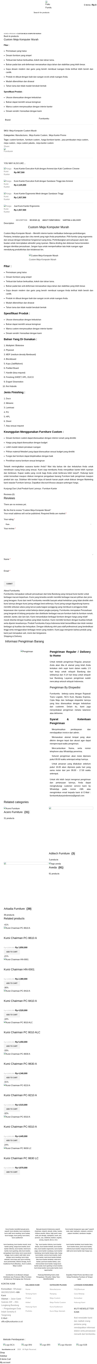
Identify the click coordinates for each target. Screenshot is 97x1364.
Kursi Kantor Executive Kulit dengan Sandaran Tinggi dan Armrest (43, 181)
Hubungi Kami (31, 1307)
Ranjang (53, 1294)
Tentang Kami (31, 1294)
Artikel (28, 1302)
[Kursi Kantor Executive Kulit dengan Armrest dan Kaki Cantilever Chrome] (8, 171)
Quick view (7, 933)
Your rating (9, 519)
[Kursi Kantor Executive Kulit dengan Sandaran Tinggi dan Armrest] (8, 184)
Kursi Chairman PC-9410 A (20, 1000)
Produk (12, 33)
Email (7, 571)
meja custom (9, 143)
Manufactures (21, 135)
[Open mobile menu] (2, 5)
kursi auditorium (17, 1238)
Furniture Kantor (49, 488)
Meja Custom (55, 1298)
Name (7, 559)
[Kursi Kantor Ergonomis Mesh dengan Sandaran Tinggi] (8, 196)
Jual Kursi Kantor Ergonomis (27, 206)
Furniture (66, 476)
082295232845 (48, 1279)
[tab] (21, 220)
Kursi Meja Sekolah (57, 1311)
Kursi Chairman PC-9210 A (20, 1095)
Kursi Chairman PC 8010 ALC (22, 1032)
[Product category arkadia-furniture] (25, 889)
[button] (12, 952)
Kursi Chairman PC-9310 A (20, 1126)
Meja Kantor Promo (57, 135)
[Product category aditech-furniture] (71, 834)
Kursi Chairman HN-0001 (19, 969)
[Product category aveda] (71, 868)
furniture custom (32, 140)
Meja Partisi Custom (58, 1302)
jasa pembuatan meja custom (75, 140)
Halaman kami (33, 1285)
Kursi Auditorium (56, 1307)
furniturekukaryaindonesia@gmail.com (67, 796)
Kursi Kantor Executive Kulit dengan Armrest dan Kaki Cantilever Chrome (46, 169)
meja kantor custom (45, 143)
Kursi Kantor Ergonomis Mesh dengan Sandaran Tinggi (38, 193)
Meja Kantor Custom (38, 135)
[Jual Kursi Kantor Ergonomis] (8, 209)
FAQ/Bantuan (79, 1289)
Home (6, 33)
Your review (10, 528)
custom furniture (17, 140)
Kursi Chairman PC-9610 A (20, 938)
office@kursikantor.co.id (12, 1321)
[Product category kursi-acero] (25, 813)
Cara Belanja (79, 1294)
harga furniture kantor (50, 140)
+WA (81, 789)
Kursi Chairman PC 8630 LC (21, 1158)
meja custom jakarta (26, 143)
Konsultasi (78, 1298)
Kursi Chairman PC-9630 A (20, 1063)
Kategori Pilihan (58, 1285)
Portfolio (29, 1311)
